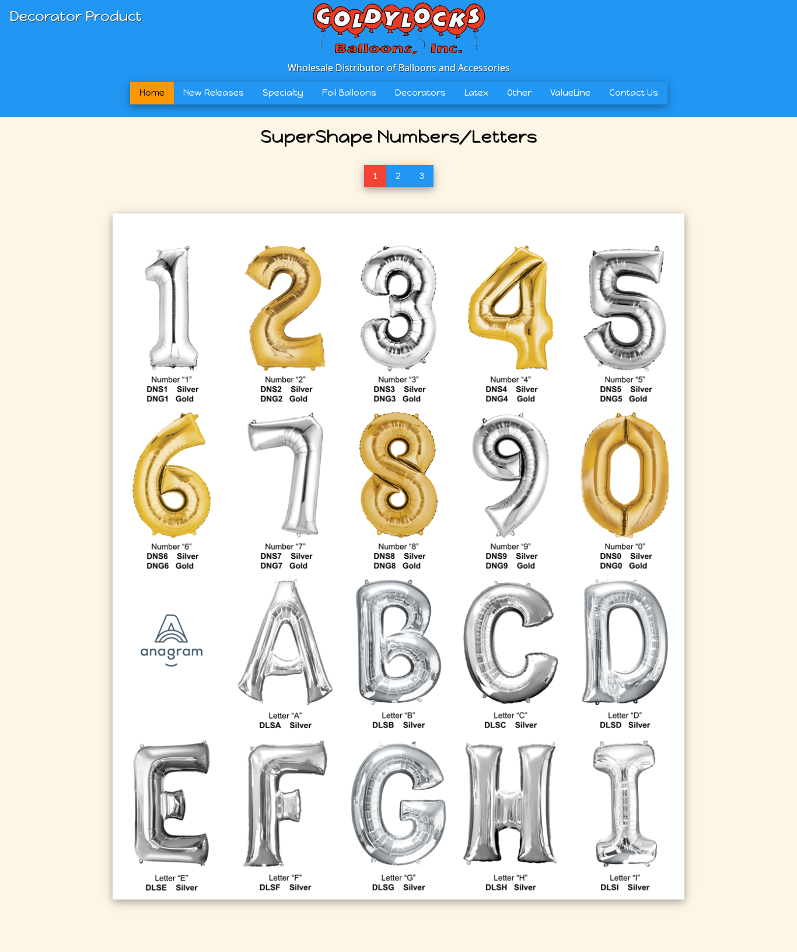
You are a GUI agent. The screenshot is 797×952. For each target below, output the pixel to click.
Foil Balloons (349, 93)
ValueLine (570, 93)
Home (152, 93)
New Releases (213, 93)
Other (519, 93)
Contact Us (633, 93)
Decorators (420, 93)
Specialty (283, 93)
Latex (476, 93)
